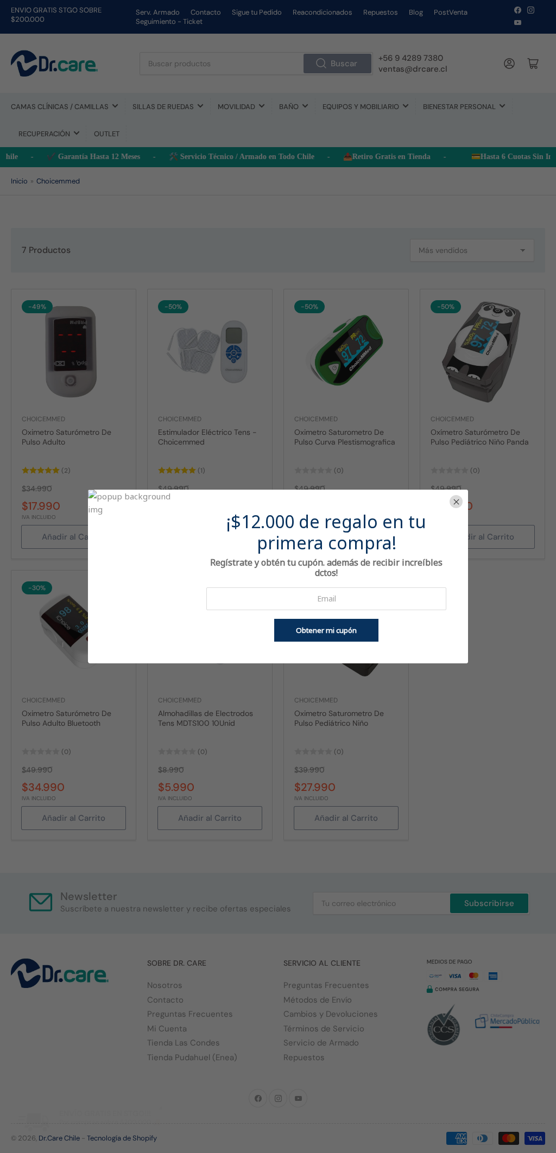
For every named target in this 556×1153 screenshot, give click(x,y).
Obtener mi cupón (326, 630)
